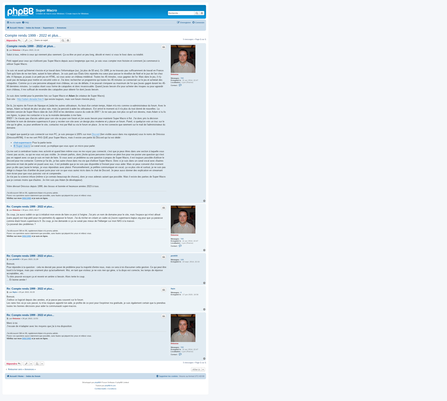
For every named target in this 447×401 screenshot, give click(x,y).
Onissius (174, 74)
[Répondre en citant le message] (163, 47)
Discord (96, 134)
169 (182, 260)
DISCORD (26, 198)
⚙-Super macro (21, 146)
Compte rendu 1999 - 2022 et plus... (33, 35)
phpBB (97, 382)
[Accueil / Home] (21, 11)
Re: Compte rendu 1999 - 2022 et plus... (30, 206)
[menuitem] (25, 22)
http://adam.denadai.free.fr (30, 99)
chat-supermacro (22, 142)
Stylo (173, 289)
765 (182, 78)
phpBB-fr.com (110, 386)
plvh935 (174, 256)
